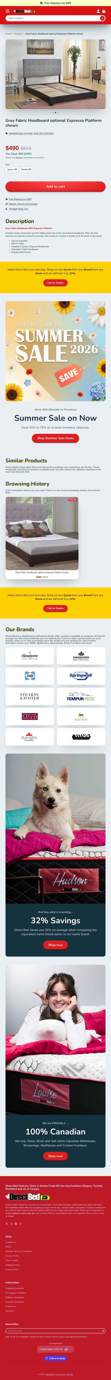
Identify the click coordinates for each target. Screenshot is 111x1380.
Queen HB (12, 169)
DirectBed (50, 1374)
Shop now (55, 945)
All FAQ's (9, 1311)
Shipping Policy (12, 1265)
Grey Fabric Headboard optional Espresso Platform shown (42, 538)
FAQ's (8, 1246)
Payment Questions (14, 1302)
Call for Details (55, 282)
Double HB (26, 169)
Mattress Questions (14, 1297)
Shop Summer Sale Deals (55, 438)
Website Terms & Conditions (18, 1251)
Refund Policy (12, 1269)
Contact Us (10, 1242)
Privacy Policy (12, 1256)
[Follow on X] (11, 1223)
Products (18, 34)
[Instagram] (20, 1223)
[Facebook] (6, 1223)
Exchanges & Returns (15, 1293)
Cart (104, 11)
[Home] (24, 11)
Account (98, 11)
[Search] (102, 18)
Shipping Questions (14, 1288)
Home (8, 34)
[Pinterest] (16, 1223)
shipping (19, 157)
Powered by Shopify (64, 1374)
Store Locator (11, 1260)
